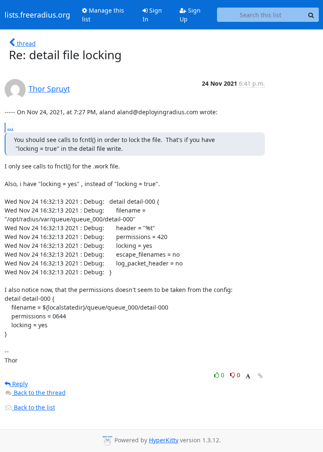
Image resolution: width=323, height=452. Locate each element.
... (10, 127)
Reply (19, 384)
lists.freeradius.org (37, 15)
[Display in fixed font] (248, 376)
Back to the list (33, 407)
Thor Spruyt (49, 89)
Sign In (152, 14)
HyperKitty (163, 440)
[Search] (311, 15)
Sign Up (190, 14)
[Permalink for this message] (260, 375)
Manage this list (103, 14)
